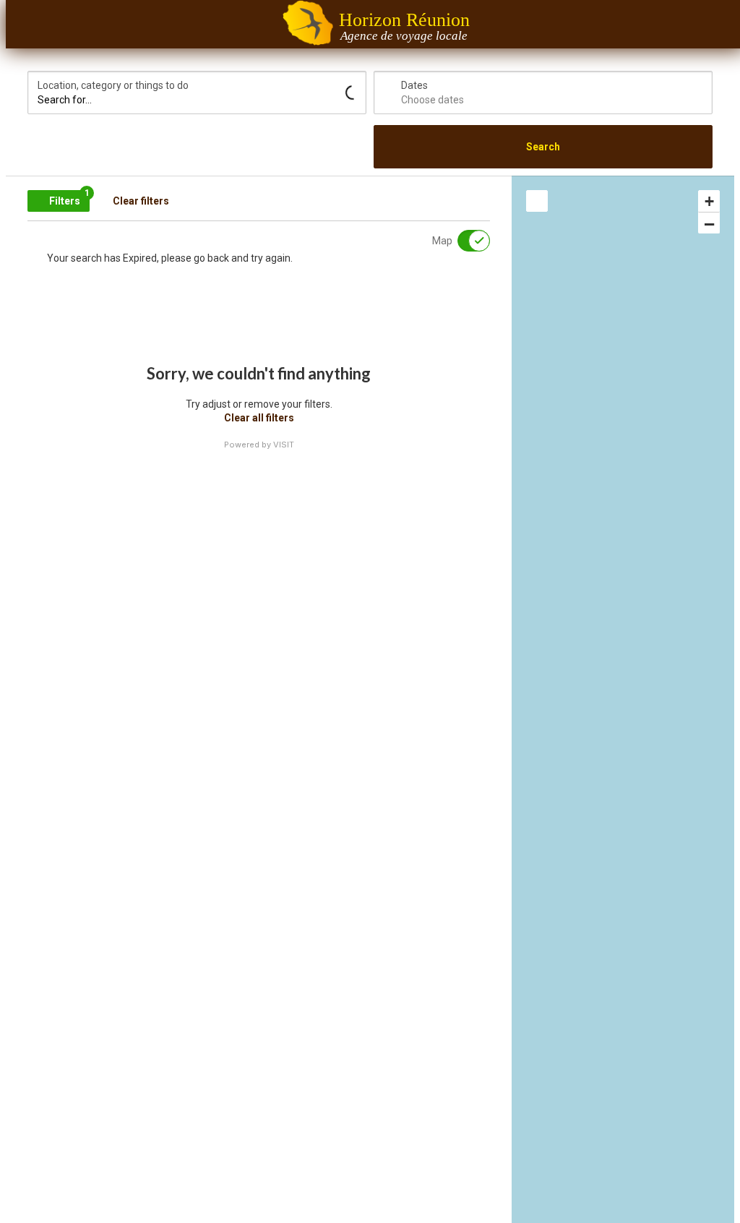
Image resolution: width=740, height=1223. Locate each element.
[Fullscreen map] (537, 201)
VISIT (283, 444)
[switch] (464, 240)
